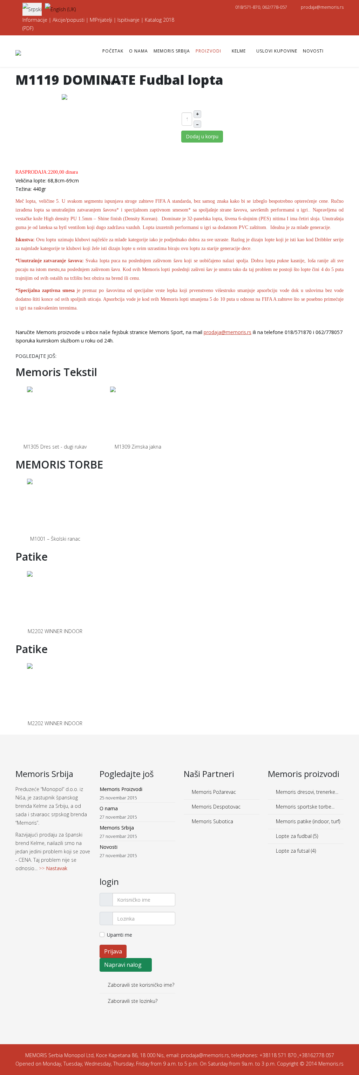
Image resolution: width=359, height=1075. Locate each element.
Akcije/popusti (68, 19)
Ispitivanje (128, 19)
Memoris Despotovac (215, 806)
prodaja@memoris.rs (322, 7)
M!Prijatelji (101, 19)
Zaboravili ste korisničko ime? (140, 985)
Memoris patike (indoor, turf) (307, 821)
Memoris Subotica (211, 821)
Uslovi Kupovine (276, 51)
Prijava (113, 951)
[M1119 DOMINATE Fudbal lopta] (97, 128)
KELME (239, 51)
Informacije (34, 19)
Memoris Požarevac (213, 792)
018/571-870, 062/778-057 (261, 7)
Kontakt (113, 82)
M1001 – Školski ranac (55, 538)
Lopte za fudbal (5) (296, 836)
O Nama (138, 51)
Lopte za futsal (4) (295, 850)
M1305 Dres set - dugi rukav (55, 446)
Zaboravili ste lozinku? (131, 1001)
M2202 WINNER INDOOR (55, 631)
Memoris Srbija (172, 51)
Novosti (313, 51)
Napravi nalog (123, 965)
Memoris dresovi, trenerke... (306, 792)
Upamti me (119, 934)
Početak (112, 51)
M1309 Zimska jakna (138, 446)
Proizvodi (208, 51)
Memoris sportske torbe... (304, 806)
